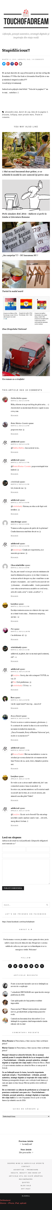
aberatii (22, 59)
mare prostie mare (26, 114)
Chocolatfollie (18, 565)
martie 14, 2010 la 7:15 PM (20, 750)
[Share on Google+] (8, 64)
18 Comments (38, 59)
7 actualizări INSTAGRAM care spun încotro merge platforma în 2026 (30, 993)
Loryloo (14, 604)
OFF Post (26, 1189)
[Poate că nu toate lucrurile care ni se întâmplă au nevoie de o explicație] (5, 985)
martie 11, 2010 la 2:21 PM (20, 484)
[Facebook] (10, 966)
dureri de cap (24, 112)
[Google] (21, 966)
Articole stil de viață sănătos (26, 1176)
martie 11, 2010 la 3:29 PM (20, 524)
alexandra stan (11, 112)
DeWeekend (5, 1200)
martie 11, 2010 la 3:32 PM (20, 546)
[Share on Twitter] (4, 64)
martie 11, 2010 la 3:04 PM (20, 502)
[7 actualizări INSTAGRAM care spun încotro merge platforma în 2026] (5, 994)
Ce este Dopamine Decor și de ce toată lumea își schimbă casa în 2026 (24, 1099)
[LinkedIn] (26, 966)
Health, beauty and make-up (26, 1173)
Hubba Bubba (18, 448)
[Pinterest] (31, 966)
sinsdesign (16, 521)
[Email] (37, 966)
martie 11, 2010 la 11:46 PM (20, 631)
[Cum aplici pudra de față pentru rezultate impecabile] (5, 1002)
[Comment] (20, 64)
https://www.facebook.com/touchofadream (18, 922)
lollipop (13, 114)
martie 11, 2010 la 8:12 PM (20, 606)
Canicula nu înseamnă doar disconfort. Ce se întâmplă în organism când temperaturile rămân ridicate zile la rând (29, 1021)
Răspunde (14, 415)
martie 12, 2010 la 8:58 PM (20, 700)
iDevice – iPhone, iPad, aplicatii (13, 1203)
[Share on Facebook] (12, 64)
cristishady (17, 506)
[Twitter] (15, 966)
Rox (13, 697)
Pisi (14, 682)
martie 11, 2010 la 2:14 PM (20, 425)
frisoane (5, 114)
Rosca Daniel (18, 754)
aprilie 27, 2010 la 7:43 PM (20, 810)
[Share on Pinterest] (16, 64)
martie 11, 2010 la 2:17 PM (20, 462)
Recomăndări (26, 1179)
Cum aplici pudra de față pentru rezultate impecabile (26, 1002)
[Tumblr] (42, 966)
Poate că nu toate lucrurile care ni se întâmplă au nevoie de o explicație (29, 985)
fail (28, 59)
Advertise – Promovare (26, 1169)
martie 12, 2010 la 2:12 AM (20, 650)
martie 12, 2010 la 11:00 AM (20, 671)
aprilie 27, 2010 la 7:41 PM (20, 779)
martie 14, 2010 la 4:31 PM (20, 718)
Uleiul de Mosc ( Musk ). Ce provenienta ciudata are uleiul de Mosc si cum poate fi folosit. (26, 1065)
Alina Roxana (7, 1041)
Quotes (26, 1182)
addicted (15, 441)
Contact (26, 1166)
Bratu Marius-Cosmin (22, 466)
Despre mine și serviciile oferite (26, 1163)
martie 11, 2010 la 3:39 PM (20, 567)
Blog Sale (26, 1185)
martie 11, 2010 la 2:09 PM (20, 400)
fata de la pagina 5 (39, 112)
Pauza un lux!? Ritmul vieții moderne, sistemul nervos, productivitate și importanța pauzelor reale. (28, 1012)
